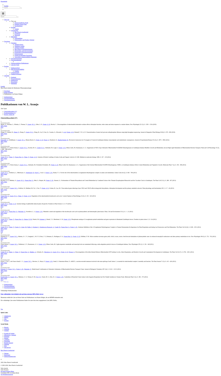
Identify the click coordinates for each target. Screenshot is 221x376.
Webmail (6, 344)
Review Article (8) (9, 114)
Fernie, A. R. (46, 124)
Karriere (6, 66)
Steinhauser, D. (30, 172)
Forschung (7, 41)
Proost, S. (46, 140)
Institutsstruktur (8, 97)
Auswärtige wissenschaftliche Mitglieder (26, 57)
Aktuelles (6, 75)
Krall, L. (37, 172)
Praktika (17, 71)
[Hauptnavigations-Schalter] (3, 14)
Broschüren (14, 82)
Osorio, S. (17, 227)
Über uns (6, 19)
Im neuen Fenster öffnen (7, 371)
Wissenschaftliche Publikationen (20, 63)
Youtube (6, 330)
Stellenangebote (15, 68)
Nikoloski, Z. (21, 211)
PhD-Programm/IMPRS (17, 69)
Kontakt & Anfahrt (9, 333)
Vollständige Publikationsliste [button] (9, 290)
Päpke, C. (11, 252)
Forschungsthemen (16, 60)
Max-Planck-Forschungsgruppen (23, 49)
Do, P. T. (38, 277)
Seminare (13, 77)
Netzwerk (17, 35)
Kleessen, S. (4, 269)
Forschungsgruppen (16, 58)
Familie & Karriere (16, 74)
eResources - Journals (10, 335)
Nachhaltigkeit (18, 26)
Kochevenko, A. (5, 277)
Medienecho (14, 80)
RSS (5, 346)
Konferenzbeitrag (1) (10, 113)
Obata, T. (26, 157)
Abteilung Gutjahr (19, 46)
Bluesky (6, 327)
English (6, 6)
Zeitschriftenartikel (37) (10, 111)
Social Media (4, 324)
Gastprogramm (15, 72)
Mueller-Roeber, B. (63, 140)
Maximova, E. (48, 252)
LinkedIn (6, 329)
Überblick (13, 43)
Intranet (6, 338)
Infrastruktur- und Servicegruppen (24, 51)
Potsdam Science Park (21, 24)
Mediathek (14, 83)
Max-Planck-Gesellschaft (21, 32)
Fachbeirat (17, 33)
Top (2, 309)
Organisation (14, 30)
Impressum (7, 355)
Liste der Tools (15, 65)
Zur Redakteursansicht (7, 374)
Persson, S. (72, 252)
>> (7, 281)
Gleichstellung (18, 38)
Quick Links (4, 312)
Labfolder (6, 339)
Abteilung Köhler (19, 47)
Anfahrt (17, 29)
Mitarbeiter (14, 37)
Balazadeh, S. (4, 140)
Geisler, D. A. (40, 147)
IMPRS (6, 317)
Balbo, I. (29, 227)
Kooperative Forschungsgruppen (23, 52)
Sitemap (6, 353)
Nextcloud (7, 341)
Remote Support (8, 343)
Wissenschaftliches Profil (21, 23)
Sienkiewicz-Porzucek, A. (47, 227)
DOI (2, 127)
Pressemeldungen (16, 79)
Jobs (5, 319)
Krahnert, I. (43, 219)
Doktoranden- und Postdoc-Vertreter (24, 40)
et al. (64, 132)
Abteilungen (7, 316)
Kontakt (13, 27)
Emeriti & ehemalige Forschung (23, 55)
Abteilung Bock (19, 44)
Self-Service (7, 347)
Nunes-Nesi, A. (19, 157)
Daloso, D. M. (28, 219)
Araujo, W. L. (31, 124)
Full (2, 232)
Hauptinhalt (4, 1)
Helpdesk (6, 336)
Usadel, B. (58, 227)
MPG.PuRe (4, 126)
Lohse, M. (24, 227)
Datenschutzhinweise (10, 356)
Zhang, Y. (16, 132)
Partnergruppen (19, 54)
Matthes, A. (33, 252)
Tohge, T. (11, 157)
